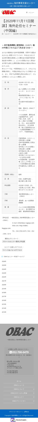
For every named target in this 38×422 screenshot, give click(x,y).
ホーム (19, 381)
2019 (3, 289)
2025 (3, 265)
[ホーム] (2, 34)
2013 (3, 312)
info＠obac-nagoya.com (26, 223)
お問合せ (26, 412)
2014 (3, 308)
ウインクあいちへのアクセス (12, 250)
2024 (3, 269)
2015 (3, 304)
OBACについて (19, 389)
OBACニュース (19, 385)
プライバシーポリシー (15, 412)
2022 (3, 277)
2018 (3, 292)
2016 (3, 300)
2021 (3, 281)
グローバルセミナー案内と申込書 (14, 241)
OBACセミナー (19, 397)
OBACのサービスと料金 (19, 393)
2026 (3, 261)
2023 (3, 273)
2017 (3, 296)
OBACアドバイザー (19, 401)
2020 (3, 285)
